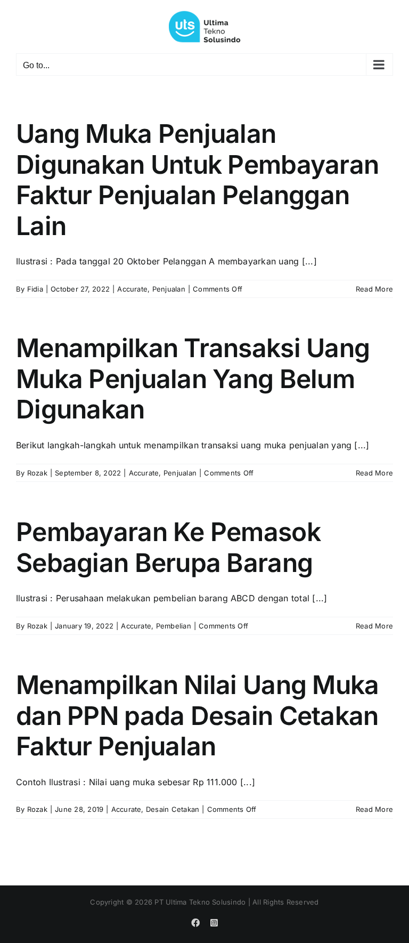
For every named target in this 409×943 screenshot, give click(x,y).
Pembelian (173, 626)
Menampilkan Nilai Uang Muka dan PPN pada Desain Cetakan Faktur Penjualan (197, 715)
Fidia (35, 289)
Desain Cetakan (172, 809)
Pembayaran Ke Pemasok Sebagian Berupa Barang (168, 547)
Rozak (37, 473)
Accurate (132, 289)
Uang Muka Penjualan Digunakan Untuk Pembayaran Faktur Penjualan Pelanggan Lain (197, 179)
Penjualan (168, 289)
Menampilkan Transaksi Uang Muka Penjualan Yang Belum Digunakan (193, 378)
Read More (374, 289)
